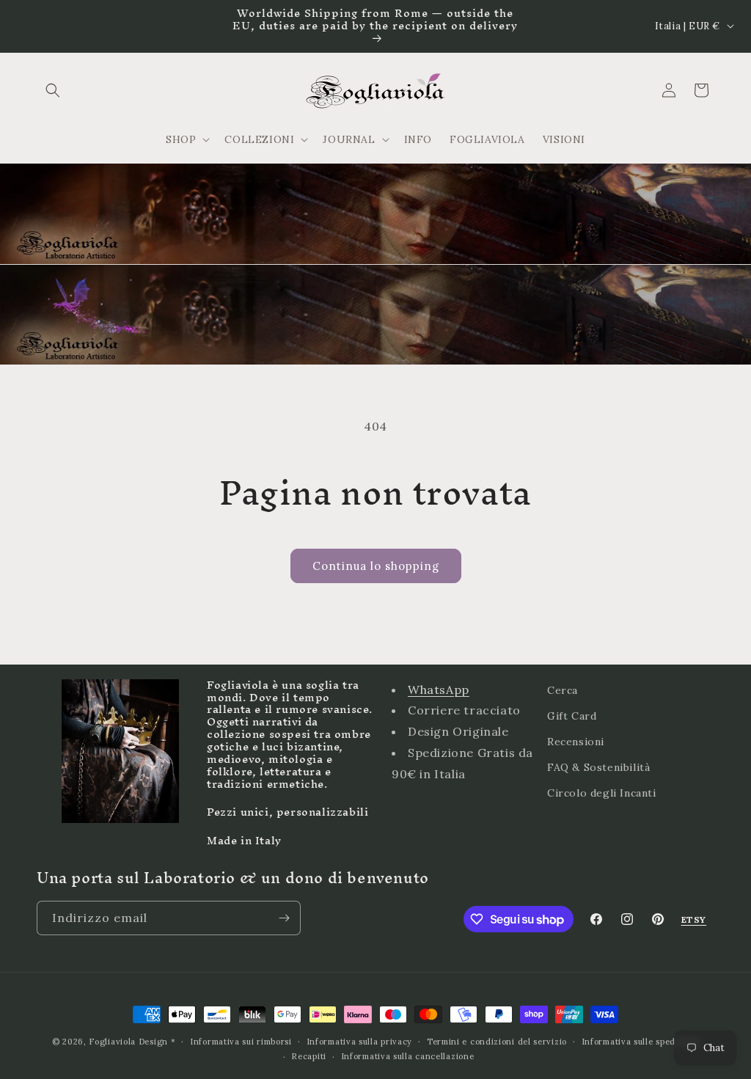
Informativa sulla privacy (360, 1041)
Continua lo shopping (375, 566)
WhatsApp (438, 689)
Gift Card (571, 716)
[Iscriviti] (284, 918)
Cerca (562, 690)
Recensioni (575, 741)
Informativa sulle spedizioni (641, 1041)
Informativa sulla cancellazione (408, 1056)
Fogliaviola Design (128, 1041)
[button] (53, 90)
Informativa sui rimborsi (241, 1041)
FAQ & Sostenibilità (598, 767)
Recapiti (308, 1056)
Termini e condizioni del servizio (497, 1041)
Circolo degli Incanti (601, 793)
